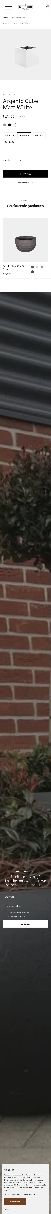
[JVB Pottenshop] (25, 7)
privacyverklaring (16, 916)
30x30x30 (9, 135)
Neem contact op (25, 182)
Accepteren (15, 1201)
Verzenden (25, 924)
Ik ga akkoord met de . (18, 914)
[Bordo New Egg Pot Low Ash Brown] (32, 267)
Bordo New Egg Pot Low (14, 268)
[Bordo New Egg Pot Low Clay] (42, 267)
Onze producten (18, 18)
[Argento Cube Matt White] (14, 125)
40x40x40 (24, 135)
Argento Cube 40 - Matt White (16, 23)
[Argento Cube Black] (9, 125)
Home (5, 18)
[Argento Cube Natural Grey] (5, 125)
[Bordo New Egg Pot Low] (25, 240)
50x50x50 (39, 135)
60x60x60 (9, 142)
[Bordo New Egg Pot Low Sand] (37, 267)
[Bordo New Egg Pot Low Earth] (32, 272)
